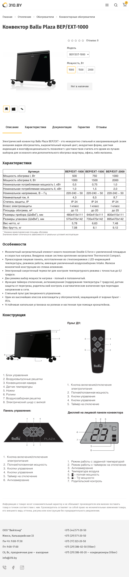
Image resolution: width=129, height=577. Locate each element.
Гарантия (84, 127)
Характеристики (35, 127)
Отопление (24, 16)
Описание (12, 127)
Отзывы (101, 127)
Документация (62, 127)
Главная (7, 16)
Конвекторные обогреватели (77, 16)
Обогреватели (45, 16)
